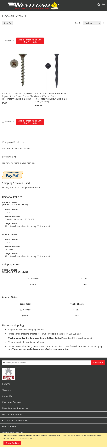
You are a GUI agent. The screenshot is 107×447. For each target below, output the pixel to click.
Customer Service (11, 402)
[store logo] (33, 5)
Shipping (6, 390)
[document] (53, 439)
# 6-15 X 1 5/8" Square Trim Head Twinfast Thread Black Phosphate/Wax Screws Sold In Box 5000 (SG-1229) (51, 97)
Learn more (31, 438)
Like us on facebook (12, 414)
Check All (9, 40)
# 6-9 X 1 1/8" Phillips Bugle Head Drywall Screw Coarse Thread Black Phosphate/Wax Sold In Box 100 (18, 96)
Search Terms (9, 426)
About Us (7, 396)
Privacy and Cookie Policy (15, 420)
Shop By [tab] (7, 23)
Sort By (78, 23)
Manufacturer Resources (15, 408)
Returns (6, 383)
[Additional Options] (12, 174)
